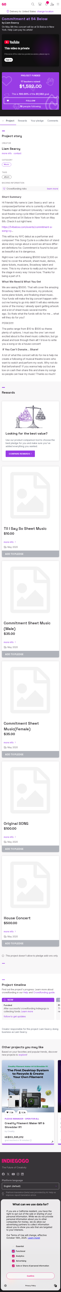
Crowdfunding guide (44, 992)
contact (17, 153)
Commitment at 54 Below (25, 18)
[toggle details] (53, 1143)
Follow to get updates (15, 1016)
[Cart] (39, 4)
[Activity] (46, 4)
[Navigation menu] (58, 4)
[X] (8, 1174)
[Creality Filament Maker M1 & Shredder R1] (28, 1086)
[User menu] (52, 4)
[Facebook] (3, 1174)
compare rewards (19, 453)
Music (6, 164)
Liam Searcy (12, 22)
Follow (30, 100)
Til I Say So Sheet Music (25, 528)
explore (23, 1054)
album (6, 177)
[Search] (33, 4)
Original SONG (16, 823)
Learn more (27, 1011)
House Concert (17, 918)
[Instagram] (18, 1174)
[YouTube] (13, 1174)
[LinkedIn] (22, 1174)
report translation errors (25, 1195)
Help (25, 992)
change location (45, 11)
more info (7, 153)
